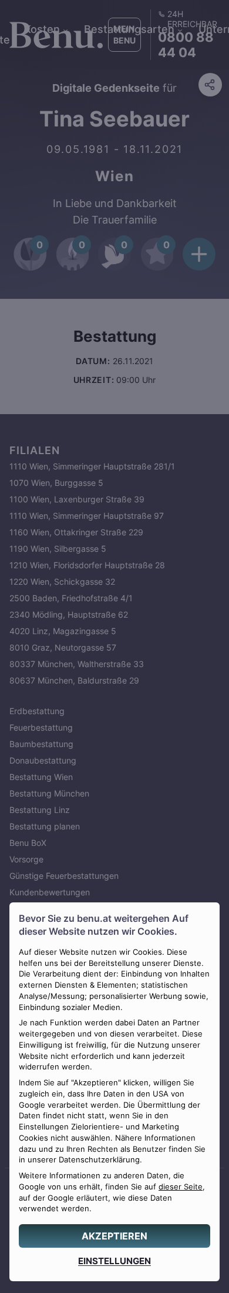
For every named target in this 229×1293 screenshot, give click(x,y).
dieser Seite (181, 1186)
